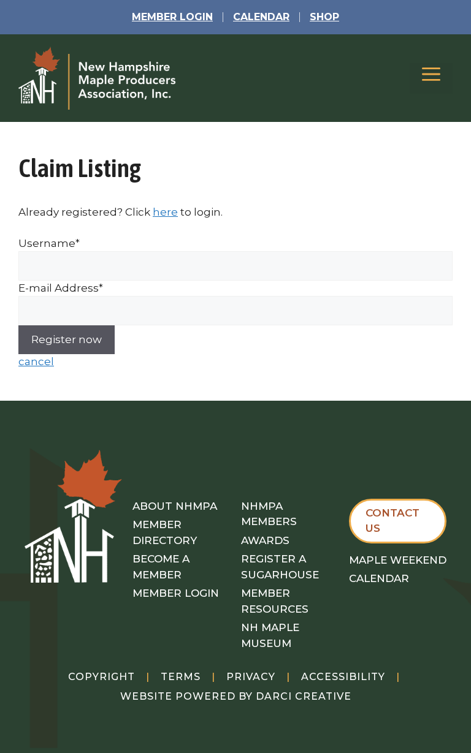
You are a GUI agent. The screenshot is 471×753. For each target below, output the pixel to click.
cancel (36, 361)
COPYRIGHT (101, 677)
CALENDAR (261, 17)
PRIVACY (250, 677)
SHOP (324, 17)
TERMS (181, 677)
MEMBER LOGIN (175, 593)
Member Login (172, 17)
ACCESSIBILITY (343, 677)
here (165, 212)
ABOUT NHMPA (174, 506)
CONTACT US (392, 521)
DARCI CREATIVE (303, 696)
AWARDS (265, 540)
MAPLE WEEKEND (397, 560)
